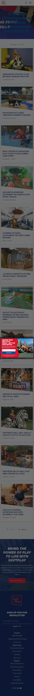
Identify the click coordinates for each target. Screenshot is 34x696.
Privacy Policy (7, 355)
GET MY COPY (8, 352)
